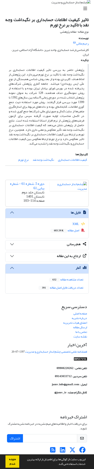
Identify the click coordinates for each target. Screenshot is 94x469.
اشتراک (15, 438)
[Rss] (52, 451)
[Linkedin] (62, 451)
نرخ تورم (23, 160)
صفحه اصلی (80, 313)
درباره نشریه (79, 318)
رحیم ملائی (82, 43)
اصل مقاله (67, 230)
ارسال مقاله (80, 327)
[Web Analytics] (80, 360)
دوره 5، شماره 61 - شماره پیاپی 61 (27, 185)
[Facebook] (82, 451)
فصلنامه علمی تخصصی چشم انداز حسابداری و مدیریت (56, 352)
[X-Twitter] (72, 451)
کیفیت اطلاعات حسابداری (72, 160)
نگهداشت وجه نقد (43, 160)
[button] (56, 464)
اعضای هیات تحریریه (75, 323)
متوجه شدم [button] (12, 461)
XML (76, 224)
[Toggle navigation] (48, 8)
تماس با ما (81, 332)
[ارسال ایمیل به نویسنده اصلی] (74, 43)
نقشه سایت (80, 336)
